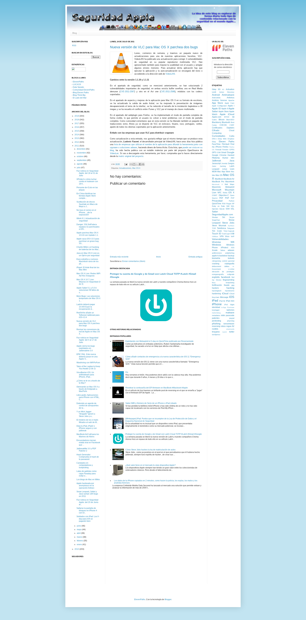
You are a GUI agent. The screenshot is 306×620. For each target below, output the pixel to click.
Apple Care (229, 103)
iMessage (224, 297)
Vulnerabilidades (220, 239)
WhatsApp (216, 242)
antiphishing (229, 253)
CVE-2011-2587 (127, 91)
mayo (79, 529)
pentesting (216, 321)
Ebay (214, 142)
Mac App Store (223, 171)
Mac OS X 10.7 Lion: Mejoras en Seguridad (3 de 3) (88, 281)
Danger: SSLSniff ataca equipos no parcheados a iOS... (87, 226)
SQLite (222, 209)
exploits (216, 277)
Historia (216, 157)
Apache (231, 100)
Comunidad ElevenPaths (84, 90)
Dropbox (231, 139)
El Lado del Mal (79, 98)
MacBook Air (228, 179)
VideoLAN (170, 74)
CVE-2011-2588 (167, 91)
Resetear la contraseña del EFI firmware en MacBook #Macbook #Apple (156, 388)
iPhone (217, 304)
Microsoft (216, 189)
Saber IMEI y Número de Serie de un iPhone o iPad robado (151, 403)
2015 (77, 131)
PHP (232, 198)
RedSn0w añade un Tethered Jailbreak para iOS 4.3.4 (87, 315)
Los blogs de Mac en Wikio (88, 479)
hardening (216, 293)
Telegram (230, 228)
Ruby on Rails (218, 206)
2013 (77, 138)
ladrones (230, 310)
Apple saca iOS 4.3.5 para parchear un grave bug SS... (87, 241)
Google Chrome (219, 155)
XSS (232, 248)
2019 (77, 116)
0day (214, 89)
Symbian (231, 226)
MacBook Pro (218, 181)
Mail (226, 184)
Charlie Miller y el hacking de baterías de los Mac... (88, 248)
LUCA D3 (77, 84)
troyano (216, 331)
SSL (232, 209)
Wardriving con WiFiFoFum (88, 362)
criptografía (229, 264)
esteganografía (218, 274)
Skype (231, 217)
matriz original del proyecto (130, 156)
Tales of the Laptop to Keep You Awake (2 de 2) (88, 367)
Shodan (215, 217)
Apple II (224, 109)
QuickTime (216, 203)
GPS (214, 152)
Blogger (168, 599)
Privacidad (217, 200)
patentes (215, 318)
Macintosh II (217, 184)
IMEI (232, 158)
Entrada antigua (195, 257)
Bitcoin (222, 120)
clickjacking (216, 261)
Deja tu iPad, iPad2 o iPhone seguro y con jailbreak (86, 428)
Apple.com (216, 117)
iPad (215, 300)
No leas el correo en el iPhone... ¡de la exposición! (86, 212)
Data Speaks (78, 87)
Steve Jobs (228, 222)
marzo (80, 537)
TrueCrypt (226, 234)
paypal (231, 318)
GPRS (231, 150)
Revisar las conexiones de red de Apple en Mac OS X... (88, 331)
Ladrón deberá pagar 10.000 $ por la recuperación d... (85, 306)
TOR (214, 228)
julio (79, 167)
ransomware (228, 324)
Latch (231, 166)
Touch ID (216, 233)
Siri (223, 217)
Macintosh (229, 181)
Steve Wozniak (219, 225)
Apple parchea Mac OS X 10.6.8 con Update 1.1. (87, 234)
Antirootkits (216, 98)
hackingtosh (216, 291)
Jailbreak (216, 160)
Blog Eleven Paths (81, 92)
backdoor (223, 256)
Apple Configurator (219, 106)
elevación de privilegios (223, 272)
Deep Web (222, 139)
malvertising (216, 313)
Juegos (231, 163)
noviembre (82, 153)
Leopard (215, 169)
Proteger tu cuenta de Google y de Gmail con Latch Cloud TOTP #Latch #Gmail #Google (163, 434)
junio (79, 526)
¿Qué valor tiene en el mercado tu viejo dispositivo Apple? (150, 465)
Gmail (223, 152)
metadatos (216, 315)
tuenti (224, 332)
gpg (232, 285)
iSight (232, 305)
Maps (232, 184)
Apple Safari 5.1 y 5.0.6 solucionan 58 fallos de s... (87, 290)
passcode (230, 315)
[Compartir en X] (137, 164)
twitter (231, 332)
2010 (77, 549)
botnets (231, 258)
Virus (227, 236)
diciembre (81, 149)
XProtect (224, 247)
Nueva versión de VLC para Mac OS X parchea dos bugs (154, 47)
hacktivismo (229, 291)
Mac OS (219, 175)
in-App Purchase (227, 307)
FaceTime (216, 144)
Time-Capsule (228, 231)
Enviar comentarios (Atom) (133, 261)
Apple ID (216, 108)
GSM (219, 152)
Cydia (231, 136)
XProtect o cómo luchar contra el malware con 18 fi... (87, 181)
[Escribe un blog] (134, 164)
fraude (226, 285)
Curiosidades (218, 136)
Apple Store (224, 111)
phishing (216, 323)
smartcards (230, 329)
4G (223, 89)
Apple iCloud (227, 114)
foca (213, 283)
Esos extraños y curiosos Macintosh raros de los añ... (87, 261)
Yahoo (222, 250)
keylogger (216, 310)
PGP (227, 198)
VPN (222, 236)
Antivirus (230, 98)
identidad (216, 307)
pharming (230, 321)
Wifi (232, 242)
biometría (216, 258)
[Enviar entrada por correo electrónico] (126, 164)
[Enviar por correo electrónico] (131, 164)
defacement (216, 266)
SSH (228, 209)
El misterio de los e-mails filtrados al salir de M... (87, 421)
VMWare (215, 236)
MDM (214, 171)
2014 (77, 134)
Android (216, 95)
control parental (228, 261)
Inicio (158, 257)
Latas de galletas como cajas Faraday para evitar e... (86, 473)
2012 (77, 142)
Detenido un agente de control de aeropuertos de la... (87, 405)
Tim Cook (217, 231)
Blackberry (216, 122)
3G (219, 89)
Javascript (216, 163)
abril (79, 533)
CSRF (231, 125)
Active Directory (226, 92)
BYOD (226, 117)
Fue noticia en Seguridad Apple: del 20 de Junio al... (87, 502)
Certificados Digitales (223, 128)
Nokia (225, 193)
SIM (227, 206)
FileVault (225, 144)
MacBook (219, 179)
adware (231, 250)
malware (230, 312)
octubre (80, 156)
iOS (231, 297)
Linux (224, 169)
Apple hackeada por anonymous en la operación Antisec (85, 485)
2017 (77, 123)
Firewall (218, 150)
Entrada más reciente (119, 257)
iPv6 (226, 305)
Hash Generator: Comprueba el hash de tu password (87, 457)
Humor (225, 158)
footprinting (230, 283)
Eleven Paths (226, 141)
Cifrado (215, 130)
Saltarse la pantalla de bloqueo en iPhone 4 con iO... (86, 510)
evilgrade (230, 274)
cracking (215, 264)
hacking (230, 288)
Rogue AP (230, 204)
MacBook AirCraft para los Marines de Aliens (87, 435)
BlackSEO (230, 120)
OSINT (214, 195)
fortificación (217, 285)
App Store (217, 103)
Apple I (231, 106)
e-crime (231, 269)
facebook (225, 277)
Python (231, 201)
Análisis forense (219, 100)
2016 (77, 127)
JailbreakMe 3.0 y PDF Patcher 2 (86, 449)
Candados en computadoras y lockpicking (84, 465)
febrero (80, 541)
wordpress (216, 334)
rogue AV (230, 326)
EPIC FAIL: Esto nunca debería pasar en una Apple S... (87, 356)
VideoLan (114, 153)
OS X (231, 192)
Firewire (225, 150)
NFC (220, 192)
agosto (80, 164)
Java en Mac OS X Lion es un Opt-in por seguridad (87, 254)
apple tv (215, 256)
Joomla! (224, 163)
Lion (232, 169)
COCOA (223, 125)
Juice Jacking (219, 166)
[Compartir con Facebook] (140, 164)
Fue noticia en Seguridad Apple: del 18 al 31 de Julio (87, 173)
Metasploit (229, 187)
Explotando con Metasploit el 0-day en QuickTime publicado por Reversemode (159, 341)
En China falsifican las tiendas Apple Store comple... (86, 195)
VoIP (232, 236)
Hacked (231, 155)
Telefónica (221, 228)
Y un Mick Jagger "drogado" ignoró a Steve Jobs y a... (85, 414)
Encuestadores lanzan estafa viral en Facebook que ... (88, 442)
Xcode (215, 250)
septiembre (82, 160)
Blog (74, 33)
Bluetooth (226, 122)
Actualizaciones (125, 168)
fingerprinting (228, 280)
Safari (215, 211)
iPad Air (222, 301)
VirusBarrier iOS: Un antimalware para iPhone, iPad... (85, 374)
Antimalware (228, 95)
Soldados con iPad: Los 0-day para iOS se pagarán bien (87, 518)
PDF (221, 198)
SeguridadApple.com (222, 214)
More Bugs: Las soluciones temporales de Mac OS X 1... (88, 298)
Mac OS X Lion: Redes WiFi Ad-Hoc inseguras (88, 274)
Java (231, 160)
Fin (126, 372)
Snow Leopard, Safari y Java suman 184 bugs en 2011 (87, 493)
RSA (224, 204)
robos (223, 326)
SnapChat (216, 220)
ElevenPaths (78, 82)
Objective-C (224, 195)
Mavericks (216, 187)
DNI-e (214, 139)
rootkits (215, 329)
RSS (74, 45)
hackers (215, 288)
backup (231, 256)
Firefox (225, 147)
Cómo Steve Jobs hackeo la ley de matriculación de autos (150, 450)
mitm (223, 315)
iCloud (225, 293)
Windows (216, 244)
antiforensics (217, 253)
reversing (216, 326)
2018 (77, 120)
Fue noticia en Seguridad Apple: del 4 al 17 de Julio (87, 340)
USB (232, 234)
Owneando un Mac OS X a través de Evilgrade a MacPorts (87, 389)
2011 (77, 146)
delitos (226, 266)
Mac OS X (136, 168)
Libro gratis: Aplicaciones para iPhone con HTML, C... (87, 397)
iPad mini (230, 301)
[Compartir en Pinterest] (143, 164)
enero (79, 544)
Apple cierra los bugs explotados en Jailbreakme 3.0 (85, 348)
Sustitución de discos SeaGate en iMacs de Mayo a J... (87, 204)
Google (230, 152)
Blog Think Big (79, 95)
